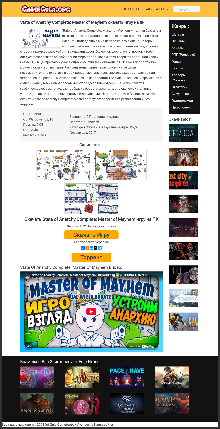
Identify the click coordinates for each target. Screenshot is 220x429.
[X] (95, 248)
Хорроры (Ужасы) (179, 77)
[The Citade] (183, 274)
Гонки (176, 61)
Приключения (183, 107)
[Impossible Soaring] (183, 298)
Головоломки (182, 101)
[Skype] (100, 248)
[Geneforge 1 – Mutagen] (82, 403)
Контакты (129, 9)
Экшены (178, 41)
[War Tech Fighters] (183, 204)
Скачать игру (91, 235)
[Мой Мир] (91, 248)
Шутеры (178, 34)
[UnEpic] (82, 377)
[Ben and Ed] (183, 251)
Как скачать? (156, 9)
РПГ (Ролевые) (183, 55)
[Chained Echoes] (172, 377)
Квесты (177, 68)
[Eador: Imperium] (172, 403)
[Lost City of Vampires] (183, 180)
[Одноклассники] (87, 248)
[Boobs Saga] (183, 227)
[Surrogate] (183, 133)
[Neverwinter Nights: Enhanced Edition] (127, 403)
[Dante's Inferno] (183, 157)
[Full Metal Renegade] (183, 322)
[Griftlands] (37, 377)
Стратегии (180, 87)
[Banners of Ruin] (37, 403)
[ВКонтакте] (83, 248)
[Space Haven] (127, 377)
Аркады (178, 48)
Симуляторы (181, 94)
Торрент (92, 257)
